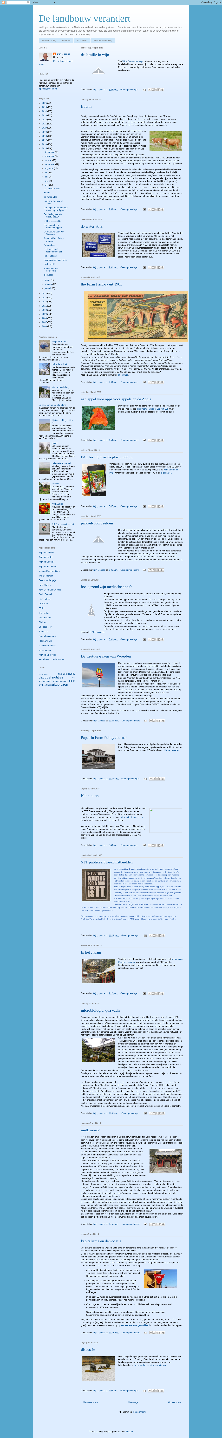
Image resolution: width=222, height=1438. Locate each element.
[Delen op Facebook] (159, 89)
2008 (44, 318)
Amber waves (45, 617)
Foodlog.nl (43, 631)
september (50, 164)
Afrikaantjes (57, 504)
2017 (44, 140)
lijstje (72, 680)
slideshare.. (166, 473)
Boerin (86, 106)
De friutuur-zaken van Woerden (106, 656)
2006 (44, 326)
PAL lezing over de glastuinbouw (107, 457)
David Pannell (45, 594)
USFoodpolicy (45, 627)
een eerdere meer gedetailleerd (135, 1325)
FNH (73, 678)
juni (47, 177)
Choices (42, 622)
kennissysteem (60, 681)
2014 (44, 293)
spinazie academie (47, 645)
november (50, 156)
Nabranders (90, 796)
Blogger (129, 1431)
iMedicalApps (97, 632)
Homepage (133, 1402)
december (50, 152)
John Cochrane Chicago (50, 590)
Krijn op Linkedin (46, 552)
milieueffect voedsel (61, 463)
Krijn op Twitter (46, 557)
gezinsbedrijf (45, 681)
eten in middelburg (60, 387)
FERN (41, 608)
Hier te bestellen (171, 750)
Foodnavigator (45, 641)
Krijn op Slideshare (47, 566)
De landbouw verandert (85, 18)
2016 (44, 144)
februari (48, 284)
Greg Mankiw (45, 585)
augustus (49, 168)
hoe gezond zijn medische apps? (106, 587)
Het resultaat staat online (131, 817)
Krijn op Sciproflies (47, 655)
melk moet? (90, 1130)
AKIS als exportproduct (63, 524)
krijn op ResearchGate (49, 571)
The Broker (44, 613)
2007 (44, 322)
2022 (44, 119)
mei (47, 181)
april (47, 185)
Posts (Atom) (139, 1412)
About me (66, 40)
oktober (48, 160)
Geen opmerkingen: (129, 89)
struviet (55, 483)
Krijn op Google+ (46, 562)
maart (48, 280)
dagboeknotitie (66, 673)
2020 (44, 128)
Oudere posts (174, 1402)
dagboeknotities (51, 677)
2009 (44, 314)
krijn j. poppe (63, 54)
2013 (44, 297)
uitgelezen (60, 684)
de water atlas (92, 226)
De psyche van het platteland (52, 405)
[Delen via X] (156, 89)
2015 (44, 148)
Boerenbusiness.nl (47, 636)
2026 (44, 103)
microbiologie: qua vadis (100, 1010)
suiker (55, 443)
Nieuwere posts (90, 1402)
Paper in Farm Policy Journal (104, 737)
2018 (44, 136)
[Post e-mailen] (144, 89)
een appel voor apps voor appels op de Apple (116, 399)
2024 (44, 111)
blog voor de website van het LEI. (153, 409)
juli (46, 172)
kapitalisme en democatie (101, 1241)
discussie (88, 1349)
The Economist (46, 576)
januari (48, 288)
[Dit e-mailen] (149, 89)
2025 (44, 107)
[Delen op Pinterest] (162, 89)
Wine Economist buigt (132, 61)
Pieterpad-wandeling (102, 40)
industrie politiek (59, 364)
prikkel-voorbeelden (97, 523)
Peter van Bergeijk (47, 580)
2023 (44, 115)
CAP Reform (45, 599)
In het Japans (91, 952)
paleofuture (122, 375)
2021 (44, 123)
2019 (44, 132)
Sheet (49, 685)
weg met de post (60, 341)
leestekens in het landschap (52, 659)
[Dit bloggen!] (153, 89)
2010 (44, 310)
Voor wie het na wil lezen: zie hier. (150, 1365)
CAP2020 (43, 603)
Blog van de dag (49, 40)
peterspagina (45, 650)
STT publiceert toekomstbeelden (107, 862)
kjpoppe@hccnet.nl (48, 89)
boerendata (43, 674)
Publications (82, 40)
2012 (44, 301)
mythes (42, 685)
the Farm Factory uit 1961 (101, 284)
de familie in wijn (95, 55)
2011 (44, 306)
